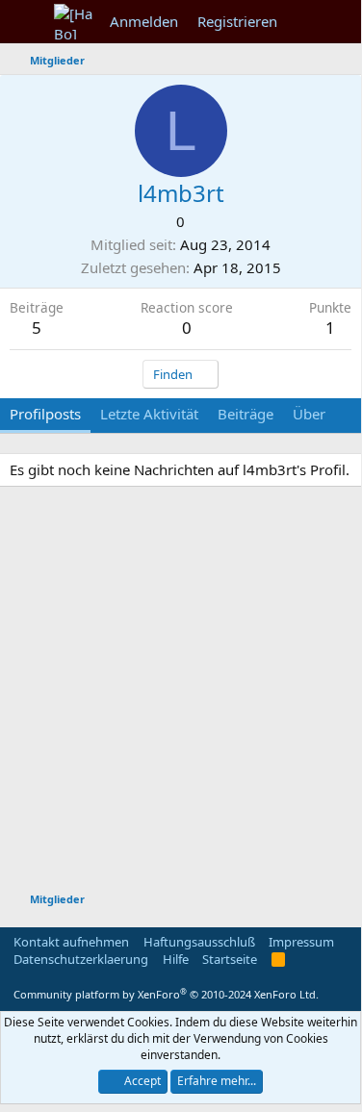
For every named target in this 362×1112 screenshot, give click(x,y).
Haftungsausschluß (199, 941)
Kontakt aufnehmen (71, 941)
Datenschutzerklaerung (80, 959)
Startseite (229, 959)
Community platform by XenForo (166, 994)
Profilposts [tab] (45, 413)
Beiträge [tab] (245, 413)
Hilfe (176, 959)
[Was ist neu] (305, 21)
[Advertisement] (180, 692)
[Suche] (343, 21)
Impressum (301, 941)
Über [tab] (309, 413)
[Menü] (26, 22)
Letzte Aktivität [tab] (149, 413)
